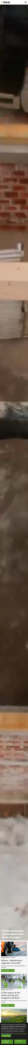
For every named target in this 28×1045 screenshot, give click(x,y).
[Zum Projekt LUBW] (14, 1016)
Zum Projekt (5, 970)
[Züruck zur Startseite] (5, 2)
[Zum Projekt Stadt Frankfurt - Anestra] (14, 949)
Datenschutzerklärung (20, 1033)
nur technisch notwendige (5, 1041)
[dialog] (14, 1034)
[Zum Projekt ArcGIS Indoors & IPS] (14, 981)
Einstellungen (6, 1035)
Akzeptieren (18, 1041)
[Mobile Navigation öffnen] (25, 2)
